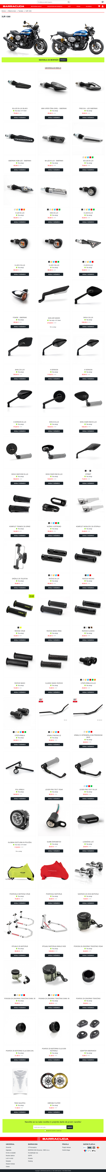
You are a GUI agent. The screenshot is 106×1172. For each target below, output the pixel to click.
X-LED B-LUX (19, 213)
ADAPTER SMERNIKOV (88, 1051)
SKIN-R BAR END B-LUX (54, 474)
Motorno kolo (12, 11)
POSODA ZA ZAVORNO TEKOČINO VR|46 (88, 946)
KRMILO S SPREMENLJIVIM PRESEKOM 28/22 (88, 736)
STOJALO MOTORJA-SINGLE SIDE (54, 946)
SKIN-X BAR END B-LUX (88, 422)
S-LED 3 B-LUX (54, 265)
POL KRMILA (19, 789)
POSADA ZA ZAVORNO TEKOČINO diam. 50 (54, 998)
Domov (4, 11)
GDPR (30, 1155)
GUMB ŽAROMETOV (54, 842)
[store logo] (13, 6)
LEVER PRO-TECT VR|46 (54, 789)
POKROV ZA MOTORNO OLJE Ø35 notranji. (54, 1049)
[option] (83, 157)
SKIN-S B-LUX (54, 422)
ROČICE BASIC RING (54, 631)
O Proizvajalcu (32, 1147)
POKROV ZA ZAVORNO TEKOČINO (88, 998)
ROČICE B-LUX (54, 578)
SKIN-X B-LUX (88, 317)
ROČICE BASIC (19, 683)
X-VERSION (54, 369)
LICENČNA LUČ (88, 842)
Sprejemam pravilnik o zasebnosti (53, 1130)
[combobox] (53, 2)
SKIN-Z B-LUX (20, 369)
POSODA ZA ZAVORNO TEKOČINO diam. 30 (19, 998)
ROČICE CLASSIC (88, 631)
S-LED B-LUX (88, 213)
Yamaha (21, 11)
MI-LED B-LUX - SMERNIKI (54, 161)
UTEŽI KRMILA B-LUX (88, 683)
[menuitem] (36, 6)
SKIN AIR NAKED (54, 318)
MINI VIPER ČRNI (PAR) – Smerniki (54, 108)
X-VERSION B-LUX (19, 422)
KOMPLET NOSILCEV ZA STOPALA (88, 526)
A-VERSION (88, 369)
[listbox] (88, 158)
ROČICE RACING (88, 578)
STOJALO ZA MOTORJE (20, 946)
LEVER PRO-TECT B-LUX (88, 789)
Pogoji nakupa (66, 1147)
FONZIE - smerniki (20, 317)
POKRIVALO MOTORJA (54, 894)
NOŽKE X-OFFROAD (54, 526)
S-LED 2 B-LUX (20, 265)
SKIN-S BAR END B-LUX (19, 474)
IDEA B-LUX (54, 213)
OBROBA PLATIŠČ (54, 1103)
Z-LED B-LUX (88, 265)
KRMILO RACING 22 (54, 735)
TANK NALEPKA (19, 1103)
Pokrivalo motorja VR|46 (20, 894)
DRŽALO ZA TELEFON (20, 578)
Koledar (30, 1158)
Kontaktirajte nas (33, 1153)
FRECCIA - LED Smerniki (88, 108)
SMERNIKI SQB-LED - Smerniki (19, 161)
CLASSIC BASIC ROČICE (54, 683)
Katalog (30, 1161)
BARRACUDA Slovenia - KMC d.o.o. (39, 1150)
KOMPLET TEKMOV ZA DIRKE (19, 526)
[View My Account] (103, 6)
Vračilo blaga (66, 1150)
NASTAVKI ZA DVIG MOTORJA (88, 894)
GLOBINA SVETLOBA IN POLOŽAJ (20, 842)
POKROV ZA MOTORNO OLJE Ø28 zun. (20, 1051)
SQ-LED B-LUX (88, 161)
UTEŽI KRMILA (20, 735)
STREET (88, 474)
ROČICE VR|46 (20, 631)
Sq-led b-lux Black (20, 108)
